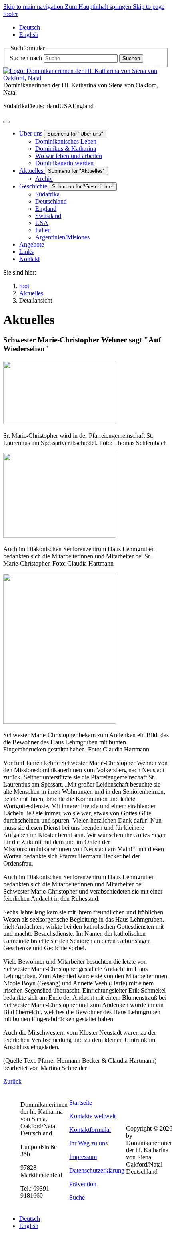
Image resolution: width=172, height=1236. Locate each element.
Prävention (82, 1184)
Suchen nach (26, 58)
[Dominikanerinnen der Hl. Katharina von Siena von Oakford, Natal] (86, 78)
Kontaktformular (90, 1129)
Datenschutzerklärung (96, 1170)
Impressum (83, 1156)
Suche (77, 1197)
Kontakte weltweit (92, 1116)
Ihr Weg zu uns (88, 1143)
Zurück (12, 1081)
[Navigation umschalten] (6, 122)
